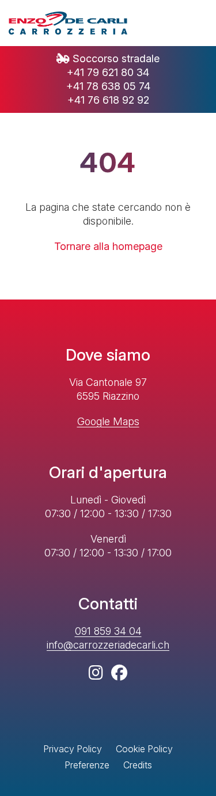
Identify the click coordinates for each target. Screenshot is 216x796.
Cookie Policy (144, 749)
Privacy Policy (72, 749)
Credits (137, 765)
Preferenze (87, 765)
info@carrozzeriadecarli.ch (108, 645)
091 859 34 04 (108, 631)
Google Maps (108, 421)
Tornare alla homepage (108, 246)
